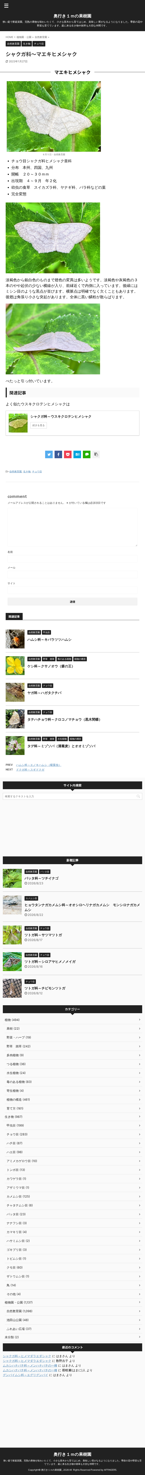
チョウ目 (37, 471)
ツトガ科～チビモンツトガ (45, 988)
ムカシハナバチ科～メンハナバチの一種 (30, 1365)
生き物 (27, 471)
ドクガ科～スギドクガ (30, 769)
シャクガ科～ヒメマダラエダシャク (27, 1356)
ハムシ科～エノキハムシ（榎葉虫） (38, 765)
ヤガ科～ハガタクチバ (44, 693)
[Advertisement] (72, 828)
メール (11, 567)
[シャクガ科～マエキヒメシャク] (77, 454)
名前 (10, 551)
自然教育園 (15, 471)
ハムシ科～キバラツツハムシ (49, 639)
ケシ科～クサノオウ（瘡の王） (51, 666)
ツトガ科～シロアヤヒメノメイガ (50, 962)
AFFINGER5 (110, 1469)
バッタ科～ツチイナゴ (42, 878)
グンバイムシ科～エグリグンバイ (25, 1375)
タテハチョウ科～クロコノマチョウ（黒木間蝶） (64, 719)
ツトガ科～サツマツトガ (43, 935)
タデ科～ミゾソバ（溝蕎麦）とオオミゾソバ (61, 746)
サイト (11, 583)
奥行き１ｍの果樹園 (72, 15)
